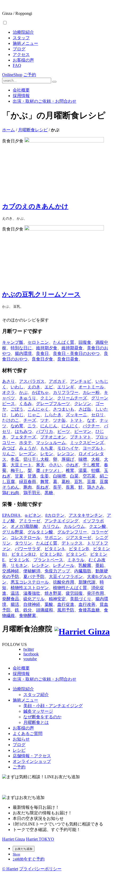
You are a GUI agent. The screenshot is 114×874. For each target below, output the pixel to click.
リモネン (19, 565)
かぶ (23, 392)
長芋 (57, 487)
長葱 (70, 487)
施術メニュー (25, 43)
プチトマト (80, 437)
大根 (95, 459)
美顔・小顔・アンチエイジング (53, 705)
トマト (76, 420)
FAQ (17, 65)
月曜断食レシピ (33, 130)
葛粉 (66, 481)
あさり (8, 381)
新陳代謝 (86, 582)
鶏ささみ (95, 487)
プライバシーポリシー (40, 869)
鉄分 (27, 610)
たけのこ (10, 420)
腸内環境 (23, 353)
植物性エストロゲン (30, 587)
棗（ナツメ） (49, 470)
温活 (15, 593)
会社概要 (21, 90)
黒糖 (49, 492)
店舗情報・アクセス (32, 756)
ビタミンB (79, 548)
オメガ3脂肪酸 (24, 526)
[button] (5, 22)
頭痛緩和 (44, 610)
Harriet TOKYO (40, 839)
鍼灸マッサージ (38, 711)
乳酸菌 (84, 565)
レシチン (40, 565)
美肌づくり (80, 599)
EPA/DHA (11, 515)
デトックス (72, 543)
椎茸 (70, 470)
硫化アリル (34, 599)
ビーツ (63, 431)
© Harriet (10, 869)
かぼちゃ (40, 392)
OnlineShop (12, 74)
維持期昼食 (72, 348)
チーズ (29, 420)
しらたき (53, 414)
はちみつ (23, 431)
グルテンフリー (72, 532)
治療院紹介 (23, 32)
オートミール (91, 387)
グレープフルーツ (53, 403)
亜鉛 (99, 565)
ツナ (44, 420)
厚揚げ (68, 459)
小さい (55, 465)
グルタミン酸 (40, 532)
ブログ (19, 49)
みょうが (27, 448)
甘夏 (19, 476)
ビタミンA (55, 548)
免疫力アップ (57, 571)
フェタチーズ (23, 437)
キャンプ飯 (12, 342)
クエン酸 (97, 526)
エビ (49, 387)
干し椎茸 (91, 465)
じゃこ (34, 414)
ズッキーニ (76, 414)
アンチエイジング (61, 521)
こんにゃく (38, 409)
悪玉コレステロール (30, 582)
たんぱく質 (63, 342)
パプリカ (44, 431)
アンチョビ (80, 381)
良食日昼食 (67, 359)
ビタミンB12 (23, 554)
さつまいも (63, 409)
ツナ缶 (59, 420)
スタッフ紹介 (36, 694)
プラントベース (48, 560)
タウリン (23, 543)
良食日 (42, 353)
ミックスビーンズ (87, 442)
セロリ (97, 414)
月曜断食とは (36, 722)
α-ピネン (33, 515)
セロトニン (38, 342)
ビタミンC (76, 554)
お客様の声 (23, 60)
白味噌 (59, 476)
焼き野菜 (53, 593)
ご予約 (29, 74)
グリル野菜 (12, 532)
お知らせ (21, 739)
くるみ (25, 403)
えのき (34, 387)
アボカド (57, 381)
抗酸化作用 (63, 582)
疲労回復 (74, 593)
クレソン (82, 403)
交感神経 (10, 571)
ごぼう (17, 409)
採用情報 (21, 95)
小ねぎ (72, 465)
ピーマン (82, 431)
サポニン (53, 537)
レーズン (27, 453)
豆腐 (91, 481)
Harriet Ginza (13, 839)
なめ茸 (17, 426)
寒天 (40, 465)
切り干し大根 (36, 459)
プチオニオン (53, 437)
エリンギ (65, 387)
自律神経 (31, 604)
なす (91, 420)
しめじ (17, 414)
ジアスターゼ (78, 537)
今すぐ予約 (29, 859)
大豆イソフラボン (66, 576)
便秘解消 (31, 571)
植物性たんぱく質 (70, 587)
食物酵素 (27, 615)
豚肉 (27, 487)
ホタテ (25, 442)
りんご (8, 453)
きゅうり (27, 398)
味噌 (82, 459)
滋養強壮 (31, 593)
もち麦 (46, 448)
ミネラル (75, 560)
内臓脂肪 (82, 571)
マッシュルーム (51, 442)
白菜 (74, 476)
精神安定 (57, 599)
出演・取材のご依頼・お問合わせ (44, 101)
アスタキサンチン (86, 515)
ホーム (8, 130)
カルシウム (74, 526)
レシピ (19, 750)
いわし (17, 387)
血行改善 (86, 604)
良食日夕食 (42, 359)
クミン (46, 398)
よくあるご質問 (27, 733)
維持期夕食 (46, 348)
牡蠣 (95, 470)
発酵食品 (10, 599)
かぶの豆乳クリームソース (41, 294)
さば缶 (84, 409)
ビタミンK (19, 560)
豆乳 (78, 481)
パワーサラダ (27, 548)
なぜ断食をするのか (42, 717)
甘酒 (32, 476)
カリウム (50, 526)
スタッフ (21, 38)
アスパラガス (32, 381)
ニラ (32, 426)
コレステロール (25, 537)
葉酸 (49, 604)
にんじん (48, 426)
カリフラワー (65, 392)
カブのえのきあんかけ (35, 206)
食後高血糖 (89, 610)
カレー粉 (91, 392)
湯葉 (82, 470)
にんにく (70, 426)
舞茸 (44, 481)
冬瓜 (15, 459)
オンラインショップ (32, 761)
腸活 (15, 604)
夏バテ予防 (34, 576)
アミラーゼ (29, 521)
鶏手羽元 (31, 492)
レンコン (65, 453)
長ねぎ (42, 487)
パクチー (91, 426)
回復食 (84, 342)
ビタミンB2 (51, 554)
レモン (46, 453)
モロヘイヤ (67, 448)
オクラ (8, 392)
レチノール (63, 565)
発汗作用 (95, 593)
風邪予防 (65, 610)
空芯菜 (89, 476)
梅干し (17, 470)
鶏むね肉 (10, 492)
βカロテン (54, 515)
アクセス (21, 54)
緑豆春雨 (27, 481)
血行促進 (65, 604)
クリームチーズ (72, 398)
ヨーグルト (93, 448)
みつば (8, 448)
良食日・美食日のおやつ (76, 353)
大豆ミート (21, 465)
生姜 (44, 476)
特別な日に (21, 348)
